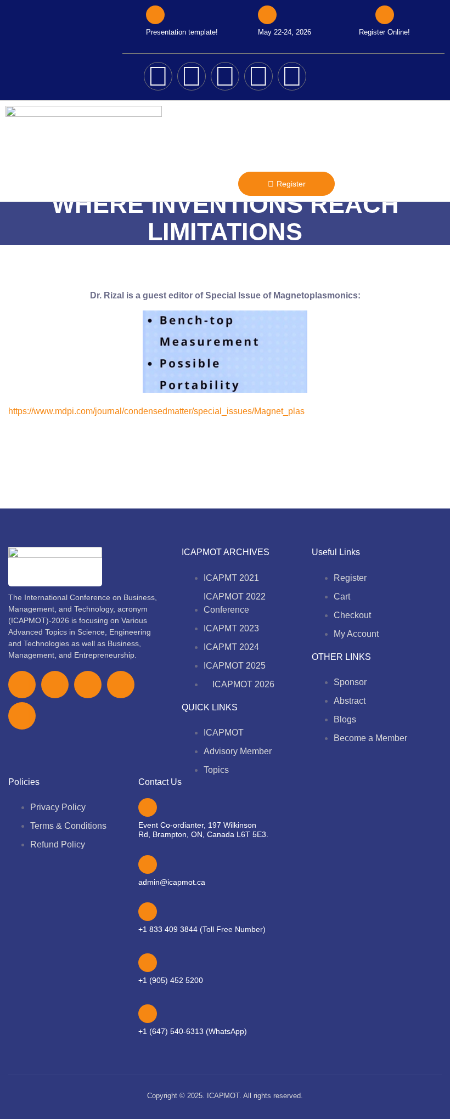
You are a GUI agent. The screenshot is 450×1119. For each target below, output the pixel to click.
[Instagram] (258, 76)
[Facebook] (158, 76)
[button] (222, 183)
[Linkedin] (292, 76)
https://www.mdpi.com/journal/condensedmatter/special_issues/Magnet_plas (156, 411)
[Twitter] (191, 76)
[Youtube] (225, 76)
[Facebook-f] (22, 684)
